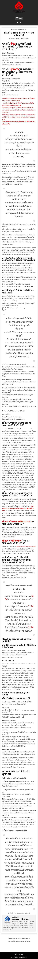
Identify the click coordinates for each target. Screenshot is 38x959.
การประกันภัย (16, 29)
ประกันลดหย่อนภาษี (25, 913)
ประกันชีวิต (23, 29)
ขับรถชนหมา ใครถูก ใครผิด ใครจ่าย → (19, 938)
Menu (20, 18)
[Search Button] (20, 22)
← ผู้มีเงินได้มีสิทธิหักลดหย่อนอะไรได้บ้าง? (19, 941)
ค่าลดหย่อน (16, 913)
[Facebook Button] (17, 22)
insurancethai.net (15, 38)
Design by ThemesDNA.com (19, 957)
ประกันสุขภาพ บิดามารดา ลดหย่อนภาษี (19, 34)
